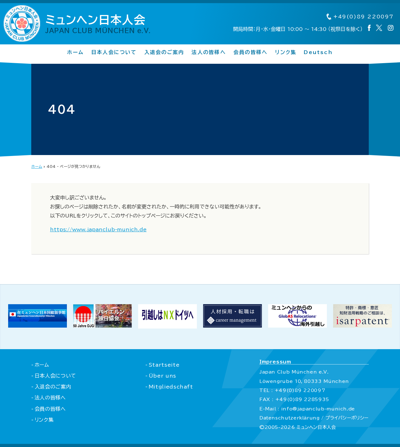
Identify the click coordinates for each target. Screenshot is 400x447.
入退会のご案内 (164, 52)
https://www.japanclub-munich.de (98, 229)
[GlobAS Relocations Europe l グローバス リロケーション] (297, 325)
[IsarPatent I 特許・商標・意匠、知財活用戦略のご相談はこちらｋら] (362, 325)
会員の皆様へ (250, 52)
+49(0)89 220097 (362, 16)
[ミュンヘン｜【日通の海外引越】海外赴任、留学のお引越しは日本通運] (167, 326)
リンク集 (285, 52)
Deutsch (318, 52)
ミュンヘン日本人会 (98, 23)
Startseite (164, 364)
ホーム (75, 52)
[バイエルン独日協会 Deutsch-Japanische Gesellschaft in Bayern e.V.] (102, 325)
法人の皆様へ (209, 52)
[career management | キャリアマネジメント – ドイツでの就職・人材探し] (232, 325)
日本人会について (114, 52)
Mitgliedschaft (171, 386)
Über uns (162, 375)
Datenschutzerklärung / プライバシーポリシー (314, 417)
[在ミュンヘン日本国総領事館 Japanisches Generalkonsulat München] (37, 325)
